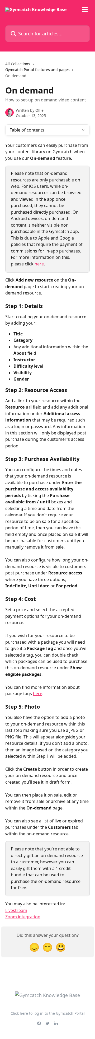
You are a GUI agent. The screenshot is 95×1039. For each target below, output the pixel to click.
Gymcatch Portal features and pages (37, 69)
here (39, 264)
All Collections (17, 63)
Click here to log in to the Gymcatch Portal (48, 1013)
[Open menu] (85, 9)
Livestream (16, 910)
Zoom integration (22, 917)
